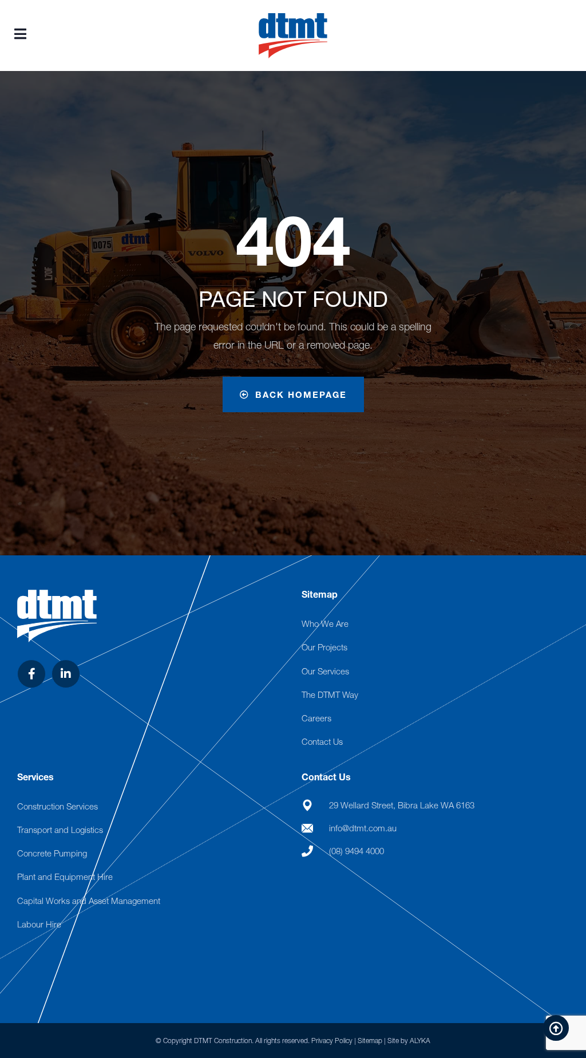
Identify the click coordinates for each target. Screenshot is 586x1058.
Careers (316, 718)
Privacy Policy (332, 1040)
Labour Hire (39, 924)
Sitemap (370, 1040)
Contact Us (322, 741)
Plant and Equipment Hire (65, 876)
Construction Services (57, 806)
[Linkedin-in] (66, 674)
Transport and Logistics (60, 829)
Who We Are (325, 623)
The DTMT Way (330, 694)
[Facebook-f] (31, 674)
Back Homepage (301, 394)
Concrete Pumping (52, 853)
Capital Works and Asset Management (88, 900)
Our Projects (324, 647)
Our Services (325, 671)
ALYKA (420, 1040)
